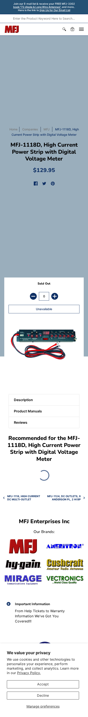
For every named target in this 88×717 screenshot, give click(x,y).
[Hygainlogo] (23, 564)
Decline (43, 695)
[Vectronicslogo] (65, 580)
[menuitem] (64, 29)
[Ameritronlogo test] (65, 546)
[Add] (54, 296)
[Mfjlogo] (23, 546)
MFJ (47, 129)
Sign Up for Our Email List (55, 10)
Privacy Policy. (29, 673)
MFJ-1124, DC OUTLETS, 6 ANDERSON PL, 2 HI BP (64, 498)
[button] (64, 29)
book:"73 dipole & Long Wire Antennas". (37, 7)
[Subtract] (33, 296)
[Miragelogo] (23, 580)
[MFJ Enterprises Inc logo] (11, 29)
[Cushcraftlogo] (65, 565)
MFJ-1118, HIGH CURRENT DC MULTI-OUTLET (23, 498)
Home (13, 129)
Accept (43, 684)
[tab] (13, 379)
